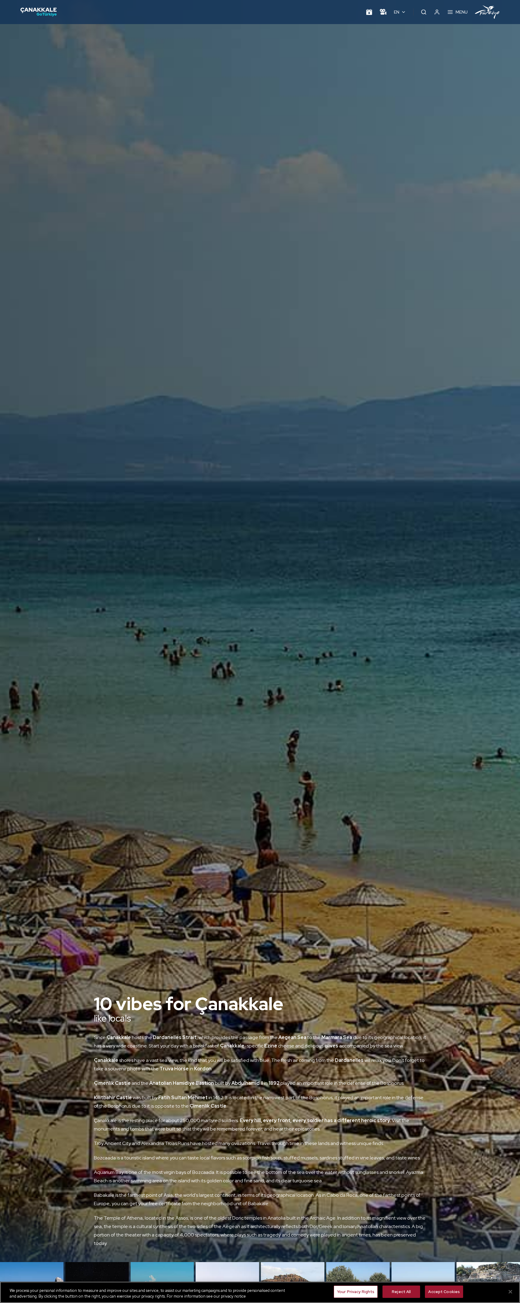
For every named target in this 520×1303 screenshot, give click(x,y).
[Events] (369, 12)
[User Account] (437, 12)
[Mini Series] (383, 12)
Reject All (401, 1291)
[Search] (424, 12)
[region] (260, 1292)
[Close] (510, 1291)
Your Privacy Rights (355, 1291)
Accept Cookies (444, 1291)
